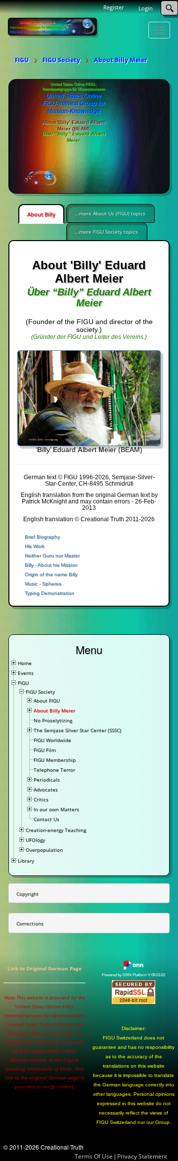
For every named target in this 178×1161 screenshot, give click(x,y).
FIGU (23, 682)
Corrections (30, 923)
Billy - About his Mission (51, 565)
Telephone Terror (54, 769)
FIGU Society (40, 691)
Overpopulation (44, 849)
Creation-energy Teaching (56, 830)
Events (26, 672)
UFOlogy (35, 839)
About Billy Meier (54, 710)
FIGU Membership (55, 759)
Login (145, 8)
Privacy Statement (142, 1156)
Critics (41, 799)
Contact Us (46, 819)
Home (25, 663)
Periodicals (47, 779)
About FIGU (47, 700)
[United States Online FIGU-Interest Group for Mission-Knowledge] (52, 26)
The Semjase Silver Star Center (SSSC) (77, 730)
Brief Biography (42, 536)
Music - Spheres (43, 583)
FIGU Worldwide (52, 740)
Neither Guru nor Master (52, 555)
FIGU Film (45, 749)
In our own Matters (56, 809)
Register (113, 7)
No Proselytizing (53, 720)
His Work (34, 546)
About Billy (41, 214)
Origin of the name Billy (51, 574)
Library (26, 860)
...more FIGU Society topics (106, 231)
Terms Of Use (94, 1156)
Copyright (27, 893)
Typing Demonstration (49, 593)
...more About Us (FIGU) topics (110, 213)
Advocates (46, 789)
